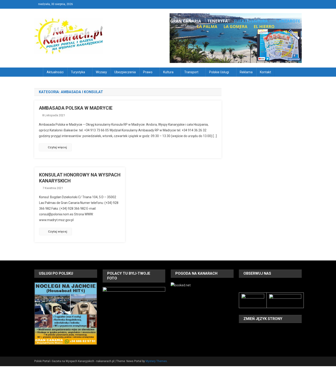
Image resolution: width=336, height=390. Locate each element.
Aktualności (55, 72)
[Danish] (247, 330)
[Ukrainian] (259, 336)
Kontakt (265, 72)
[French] (259, 330)
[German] (265, 330)
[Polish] (241, 336)
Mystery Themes (156, 361)
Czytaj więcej (57, 147)
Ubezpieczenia (125, 72)
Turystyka (78, 72)
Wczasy (101, 72)
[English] (253, 330)
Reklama (246, 72)
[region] (65, 313)
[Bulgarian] (241, 330)
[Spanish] (253, 336)
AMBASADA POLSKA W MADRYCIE (75, 108)
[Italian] (271, 330)
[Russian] (247, 336)
